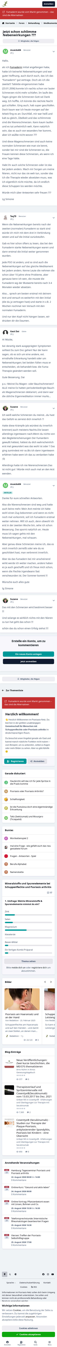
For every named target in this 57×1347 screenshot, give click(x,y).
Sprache (10, 1282)
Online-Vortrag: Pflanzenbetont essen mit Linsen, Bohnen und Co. (30, 1203)
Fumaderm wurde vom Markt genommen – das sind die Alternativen (28, 13)
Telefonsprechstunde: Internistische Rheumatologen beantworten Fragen (30, 1220)
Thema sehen (28, 961)
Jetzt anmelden (29, 661)
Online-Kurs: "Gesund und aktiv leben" (30, 1187)
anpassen (30, 1316)
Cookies (23, 1287)
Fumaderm (16, 67)
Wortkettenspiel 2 (19, 838)
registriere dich (39, 967)
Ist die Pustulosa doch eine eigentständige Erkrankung (31, 808)
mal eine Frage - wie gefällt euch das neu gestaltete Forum (30, 847)
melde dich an (19, 967)
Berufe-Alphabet (18, 864)
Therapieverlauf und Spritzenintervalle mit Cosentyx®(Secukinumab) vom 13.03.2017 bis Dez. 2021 (34, 1091)
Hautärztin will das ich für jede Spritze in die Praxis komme (30, 782)
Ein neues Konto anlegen (28, 654)
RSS (35, 1287)
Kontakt (47, 1282)
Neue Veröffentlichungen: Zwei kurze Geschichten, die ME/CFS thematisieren (33, 1063)
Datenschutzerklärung (29, 1282)
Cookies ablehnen (28, 1328)
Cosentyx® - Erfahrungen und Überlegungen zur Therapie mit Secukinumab (34, 1102)
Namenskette (17, 872)
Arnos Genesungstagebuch (25, 1071)
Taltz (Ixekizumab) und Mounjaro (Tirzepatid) (26, 818)
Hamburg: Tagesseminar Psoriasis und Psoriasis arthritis (30, 1172)
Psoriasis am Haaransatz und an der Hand (21, 1015)
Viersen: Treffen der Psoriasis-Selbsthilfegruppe (26, 1237)
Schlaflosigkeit (17, 799)
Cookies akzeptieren (30, 1334)
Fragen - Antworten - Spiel (23, 856)
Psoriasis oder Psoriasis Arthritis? (27, 791)
